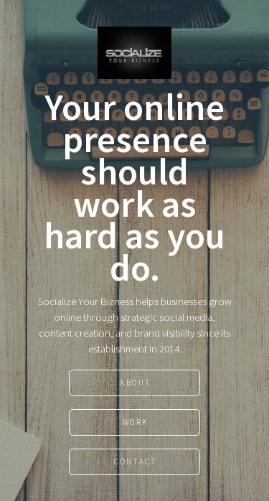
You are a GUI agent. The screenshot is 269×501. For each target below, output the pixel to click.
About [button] (135, 383)
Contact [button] (135, 461)
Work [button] (135, 422)
